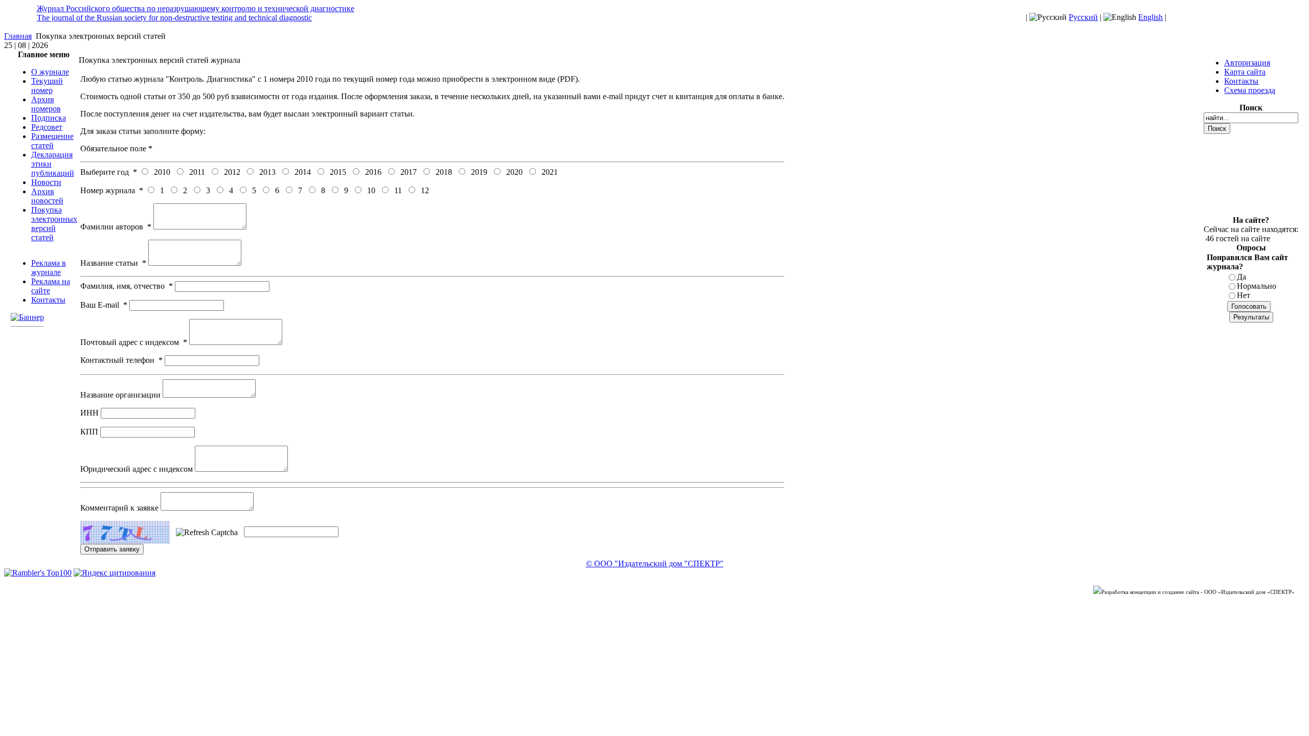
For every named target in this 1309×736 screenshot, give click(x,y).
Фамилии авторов (115, 226)
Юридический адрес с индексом (137, 469)
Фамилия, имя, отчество (126, 286)
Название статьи (113, 263)
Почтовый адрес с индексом (133, 342)
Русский (1083, 17)
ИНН (90, 412)
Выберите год (108, 172)
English (1150, 17)
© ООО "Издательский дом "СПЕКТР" (655, 563)
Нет (1243, 295)
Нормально (1256, 286)
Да (1241, 276)
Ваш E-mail (103, 305)
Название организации (121, 394)
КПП (90, 431)
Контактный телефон (121, 360)
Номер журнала (111, 190)
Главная (18, 36)
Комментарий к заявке (120, 507)
